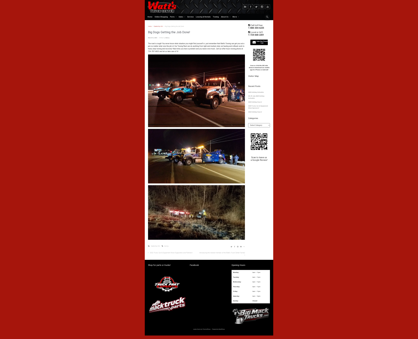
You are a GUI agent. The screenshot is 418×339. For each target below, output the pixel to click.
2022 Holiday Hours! (255, 112)
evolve (195, 329)
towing (166, 246)
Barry (167, 38)
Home (150, 26)
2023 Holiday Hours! (255, 102)
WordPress (222, 329)
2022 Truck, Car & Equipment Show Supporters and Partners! (171, 253)
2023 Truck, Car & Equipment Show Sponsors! (258, 107)
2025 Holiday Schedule (256, 92)
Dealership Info (158, 26)
